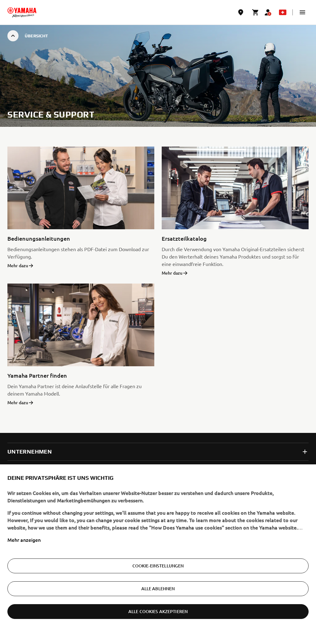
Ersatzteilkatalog (184, 238)
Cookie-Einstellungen (158, 566)
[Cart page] (255, 12)
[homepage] (21, 12)
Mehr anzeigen (24, 539)
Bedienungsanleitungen (38, 238)
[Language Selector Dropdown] (282, 12)
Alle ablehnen (158, 588)
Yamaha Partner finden (37, 375)
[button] (302, 12)
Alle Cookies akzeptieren (158, 611)
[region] (158, 549)
